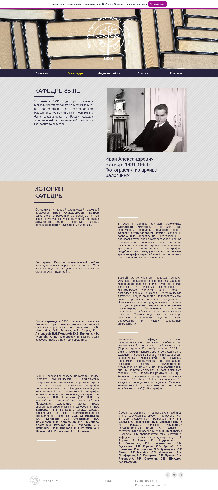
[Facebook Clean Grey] (167, 475)
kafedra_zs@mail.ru (146, 480)
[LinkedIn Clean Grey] (180, 475)
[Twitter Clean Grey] (174, 475)
